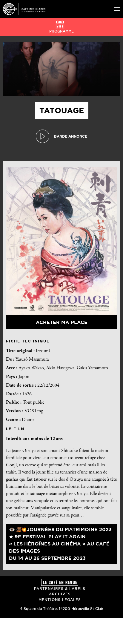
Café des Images (24, 9)
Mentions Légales (60, 600)
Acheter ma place (61, 322)
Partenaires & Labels (59, 589)
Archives (60, 594)
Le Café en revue (59, 582)
